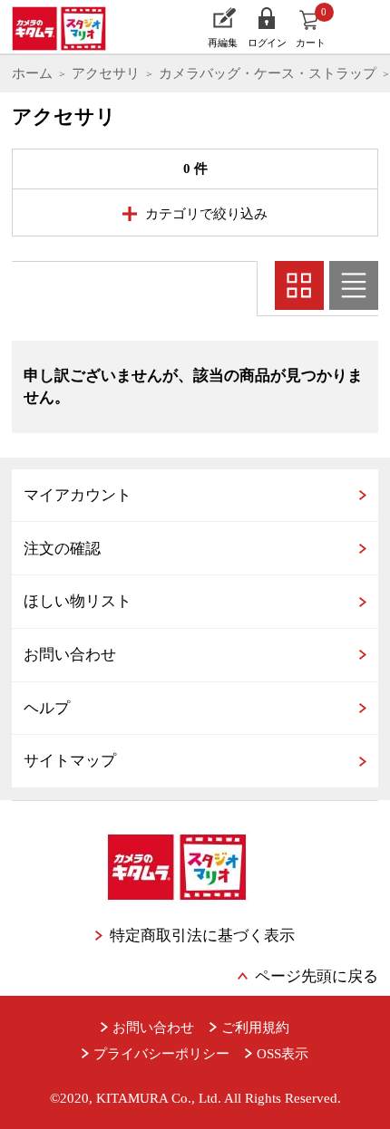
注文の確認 (62, 548)
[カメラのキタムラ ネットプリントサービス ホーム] (66, 27)
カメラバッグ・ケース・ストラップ (267, 73)
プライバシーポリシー (161, 1053)
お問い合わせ (70, 654)
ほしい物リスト (78, 601)
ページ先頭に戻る (316, 976)
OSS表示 (282, 1053)
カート (311, 27)
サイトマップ (70, 760)
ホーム (32, 73)
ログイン (267, 42)
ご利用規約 (255, 1027)
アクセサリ (106, 73)
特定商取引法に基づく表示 (202, 935)
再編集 (223, 42)
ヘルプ (47, 708)
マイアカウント (78, 495)
